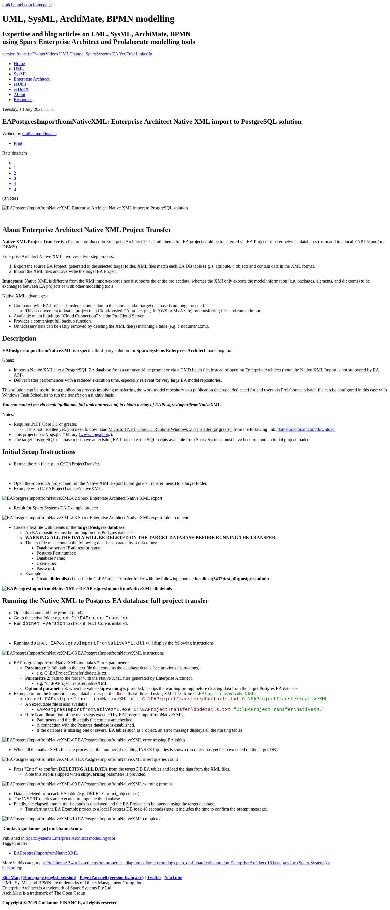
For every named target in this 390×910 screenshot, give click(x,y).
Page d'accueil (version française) (112, 877)
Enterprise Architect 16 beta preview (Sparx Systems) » (280, 862)
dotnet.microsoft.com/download (306, 429)
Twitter (39, 53)
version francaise (17, 53)
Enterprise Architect (31, 79)
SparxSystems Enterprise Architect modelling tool (70, 838)
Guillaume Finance (39, 133)
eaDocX (21, 89)
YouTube (173, 877)
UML (19, 68)
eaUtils (20, 84)
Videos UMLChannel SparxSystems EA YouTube (90, 53)
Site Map (11, 877)
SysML (20, 73)
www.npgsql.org (95, 434)
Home (19, 63)
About (19, 94)
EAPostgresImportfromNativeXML (46, 853)
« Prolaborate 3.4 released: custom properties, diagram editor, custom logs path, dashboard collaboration (136, 862)
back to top (12, 867)
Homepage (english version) (49, 877)
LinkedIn (144, 53)
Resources (23, 99)
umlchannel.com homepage (27, 4)
